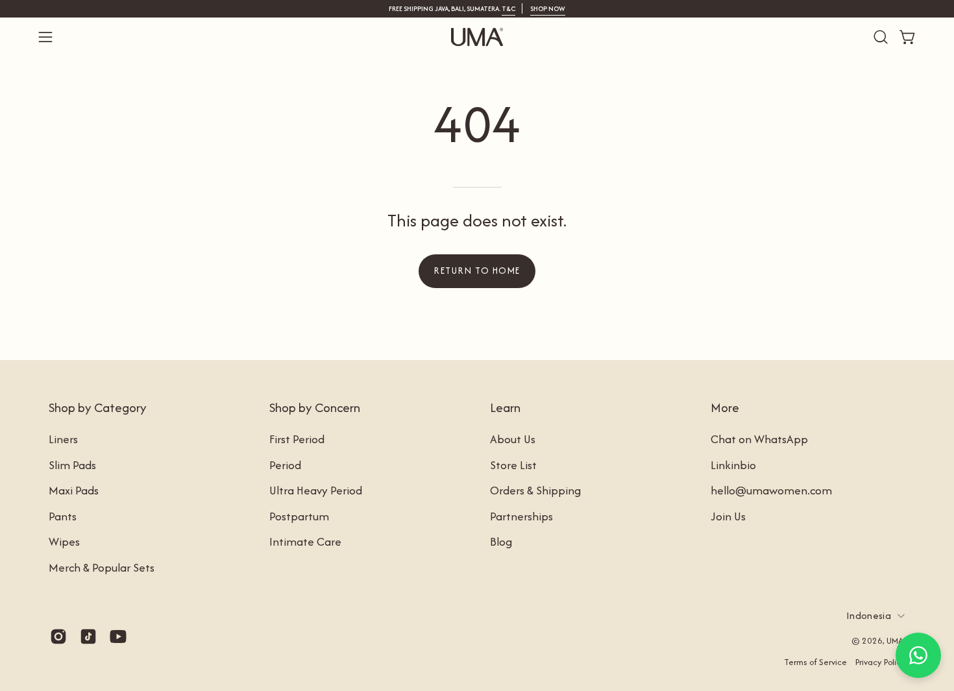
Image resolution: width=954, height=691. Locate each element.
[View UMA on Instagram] (58, 636)
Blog (501, 541)
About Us (512, 439)
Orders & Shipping (535, 490)
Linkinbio (733, 464)
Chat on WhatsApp (759, 439)
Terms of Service (815, 662)
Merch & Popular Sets (101, 567)
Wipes (64, 541)
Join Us (728, 515)
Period (285, 464)
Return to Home (477, 270)
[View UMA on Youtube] (118, 636)
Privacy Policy (880, 662)
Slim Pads (72, 464)
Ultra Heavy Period (315, 490)
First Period (296, 439)
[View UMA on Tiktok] (88, 636)
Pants (63, 515)
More (725, 407)
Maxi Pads (74, 490)
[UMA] (477, 37)
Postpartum (299, 515)
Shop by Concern (314, 407)
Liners (63, 439)
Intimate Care (305, 541)
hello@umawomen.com (771, 490)
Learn (505, 407)
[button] (880, 37)
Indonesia (868, 615)
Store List (513, 464)
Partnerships (521, 515)
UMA (895, 641)
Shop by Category (98, 407)
